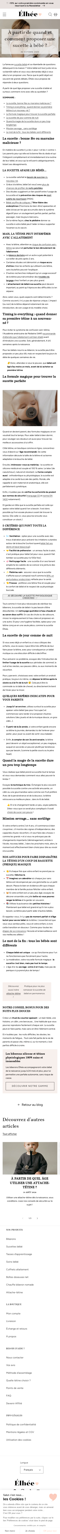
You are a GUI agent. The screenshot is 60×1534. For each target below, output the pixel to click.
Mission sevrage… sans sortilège (21, 128)
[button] (2, 14)
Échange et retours (16, 1328)
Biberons (11, 1239)
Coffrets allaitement (17, 1269)
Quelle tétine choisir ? (18, 1380)
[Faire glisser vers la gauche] (22, 1218)
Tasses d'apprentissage (19, 1254)
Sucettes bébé (14, 1246)
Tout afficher (10, 1133)
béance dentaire (17, 255)
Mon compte (13, 1313)
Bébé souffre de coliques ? (19, 202)
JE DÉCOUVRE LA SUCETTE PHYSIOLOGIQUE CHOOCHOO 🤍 (30, 597)
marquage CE (33, 495)
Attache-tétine (14, 1292)
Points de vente (14, 1388)
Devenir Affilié (14, 1403)
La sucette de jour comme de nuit (22, 117)
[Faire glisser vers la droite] (37, 1218)
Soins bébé (12, 1261)
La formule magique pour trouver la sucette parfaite (30, 114)
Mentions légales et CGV (20, 1432)
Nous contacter (14, 1357)
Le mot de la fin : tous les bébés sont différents (28, 132)
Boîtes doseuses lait (17, 1277)
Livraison (11, 1321)
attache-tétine (13, 993)
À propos (11, 1336)
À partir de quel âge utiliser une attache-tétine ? (30, 1183)
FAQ (8, 1395)
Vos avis (10, 1365)
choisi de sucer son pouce (19, 812)
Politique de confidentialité (21, 1424)
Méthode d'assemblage (19, 1372)
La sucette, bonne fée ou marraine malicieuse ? (28, 103)
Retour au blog (32, 1105)
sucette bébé (20, 64)
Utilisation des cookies (18, 1439)
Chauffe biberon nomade (20, 1284)
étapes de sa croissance (14, 931)
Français (28, 1469)
